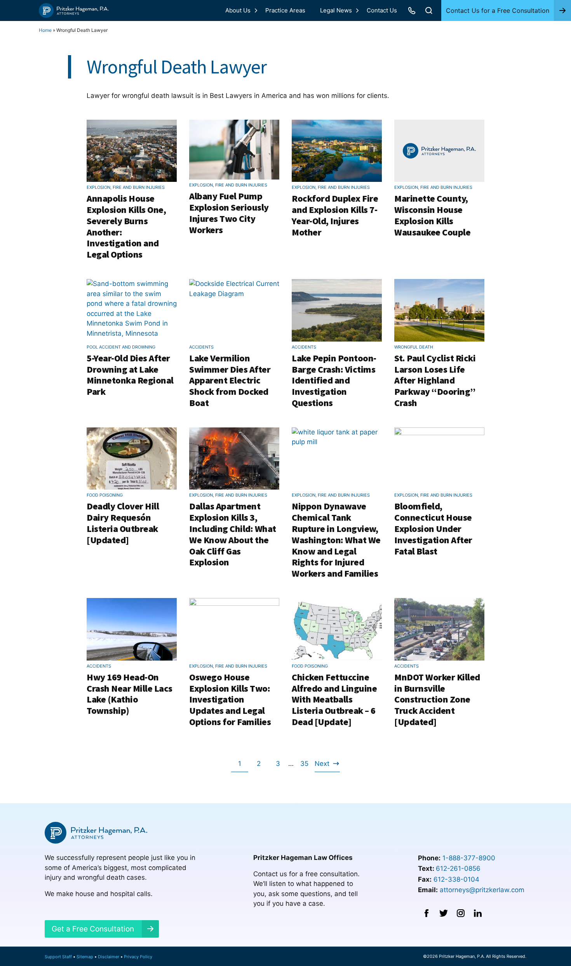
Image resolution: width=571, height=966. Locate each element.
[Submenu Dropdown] (255, 10)
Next (322, 766)
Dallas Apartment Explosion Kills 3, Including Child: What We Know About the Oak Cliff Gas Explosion (232, 534)
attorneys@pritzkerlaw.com (482, 890)
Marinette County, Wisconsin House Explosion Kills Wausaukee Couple (432, 215)
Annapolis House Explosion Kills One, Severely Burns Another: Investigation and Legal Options (126, 226)
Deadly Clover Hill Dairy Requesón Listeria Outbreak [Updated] (123, 523)
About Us (238, 10)
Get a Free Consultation (93, 928)
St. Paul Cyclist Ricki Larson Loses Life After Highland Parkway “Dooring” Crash (434, 380)
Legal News (336, 10)
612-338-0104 (456, 879)
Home (45, 30)
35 (306, 765)
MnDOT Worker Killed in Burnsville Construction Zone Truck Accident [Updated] (437, 699)
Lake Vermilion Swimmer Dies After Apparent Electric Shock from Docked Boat (229, 380)
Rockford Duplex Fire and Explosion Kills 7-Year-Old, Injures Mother (335, 215)
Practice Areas (285, 10)
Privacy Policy (138, 956)
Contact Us (382, 10)
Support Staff (58, 956)
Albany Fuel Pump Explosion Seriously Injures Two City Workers (229, 212)
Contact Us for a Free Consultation (497, 10)
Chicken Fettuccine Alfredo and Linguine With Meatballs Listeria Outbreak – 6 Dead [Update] (334, 699)
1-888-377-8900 (468, 858)
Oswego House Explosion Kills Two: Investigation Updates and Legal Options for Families (230, 699)
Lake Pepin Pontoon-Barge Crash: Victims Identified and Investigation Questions (334, 380)
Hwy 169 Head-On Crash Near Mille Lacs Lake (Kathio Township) (129, 694)
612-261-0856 (458, 868)
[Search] (428, 10)
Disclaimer (108, 956)
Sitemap (85, 956)
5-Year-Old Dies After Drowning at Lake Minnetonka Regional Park (130, 375)
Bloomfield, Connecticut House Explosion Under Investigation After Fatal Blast (433, 528)
